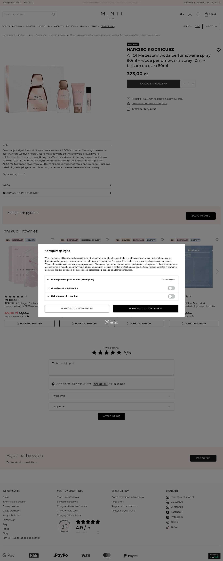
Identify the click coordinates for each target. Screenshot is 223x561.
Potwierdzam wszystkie (145, 308)
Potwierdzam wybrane (77, 308)
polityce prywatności (84, 264)
